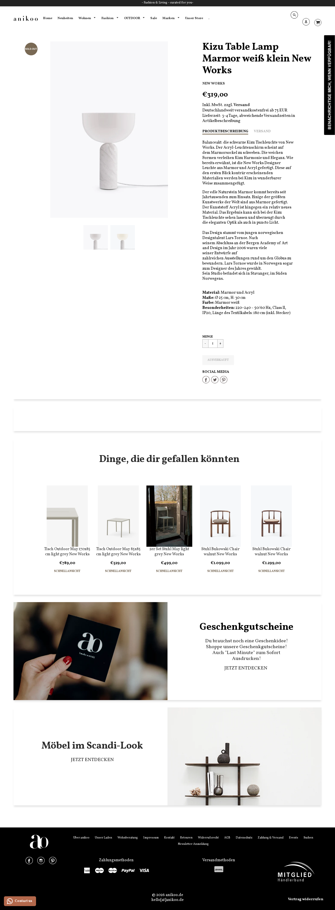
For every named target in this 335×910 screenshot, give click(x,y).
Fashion (107, 18)
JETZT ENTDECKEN (246, 668)
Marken (168, 18)
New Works (213, 83)
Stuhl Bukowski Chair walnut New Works (220, 551)
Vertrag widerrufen (305, 899)
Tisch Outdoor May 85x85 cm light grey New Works (118, 551)
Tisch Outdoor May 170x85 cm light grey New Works (67, 551)
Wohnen (85, 18)
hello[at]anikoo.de (167, 900)
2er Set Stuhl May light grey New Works (169, 551)
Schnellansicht (67, 571)
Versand (262, 131)
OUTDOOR (132, 18)
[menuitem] (47, 18)
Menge (207, 337)
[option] (109, 129)
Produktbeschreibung (225, 131)
